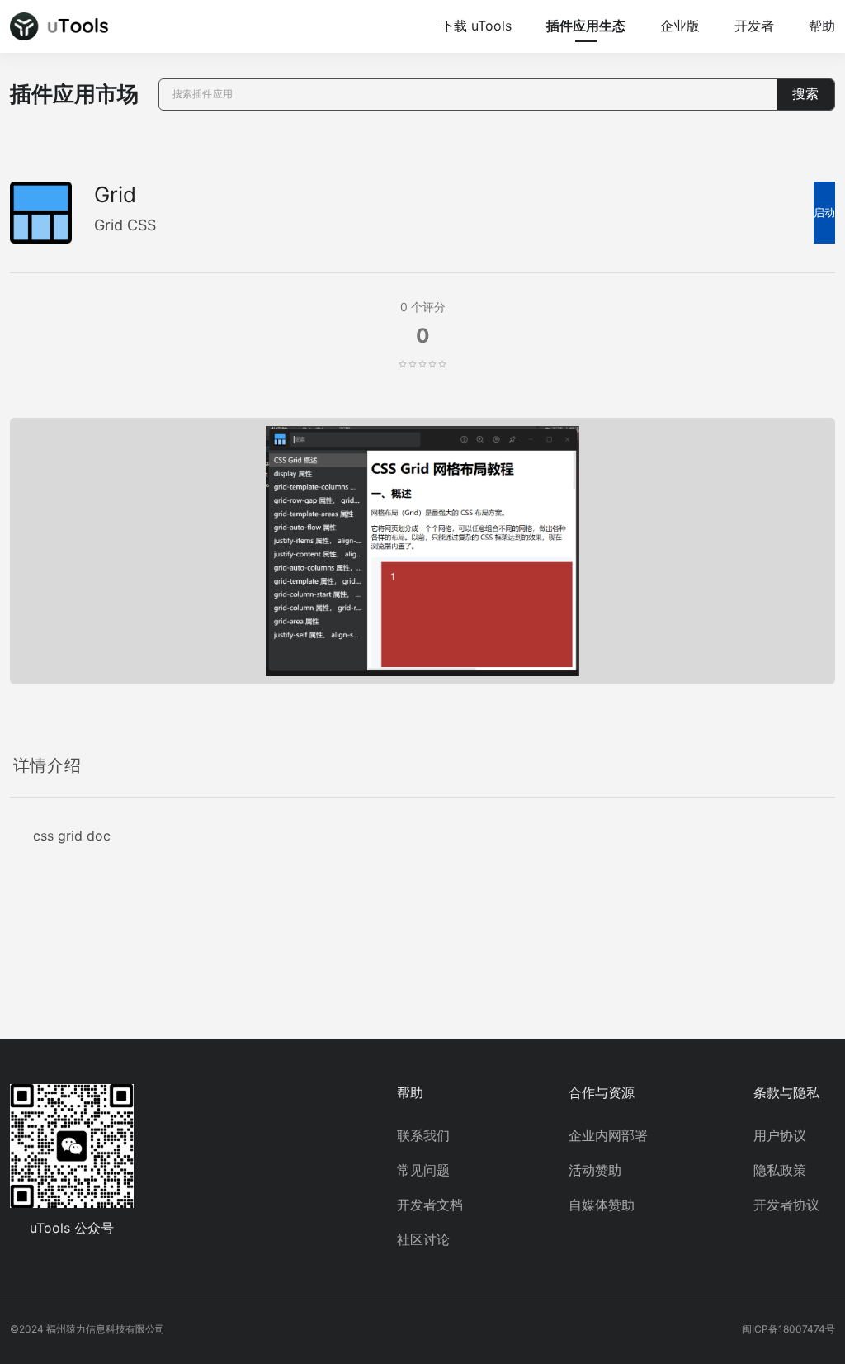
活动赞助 (595, 1170)
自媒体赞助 (602, 1204)
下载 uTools (476, 25)
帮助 (822, 25)
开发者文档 (430, 1204)
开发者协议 (786, 1204)
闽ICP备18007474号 (788, 1329)
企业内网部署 (608, 1135)
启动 (824, 212)
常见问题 (423, 1170)
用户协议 (779, 1135)
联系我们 (423, 1135)
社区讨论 (423, 1239)
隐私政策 (779, 1170)
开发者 (754, 25)
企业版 (680, 25)
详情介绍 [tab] (47, 765)
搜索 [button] (805, 94)
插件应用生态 (585, 25)
